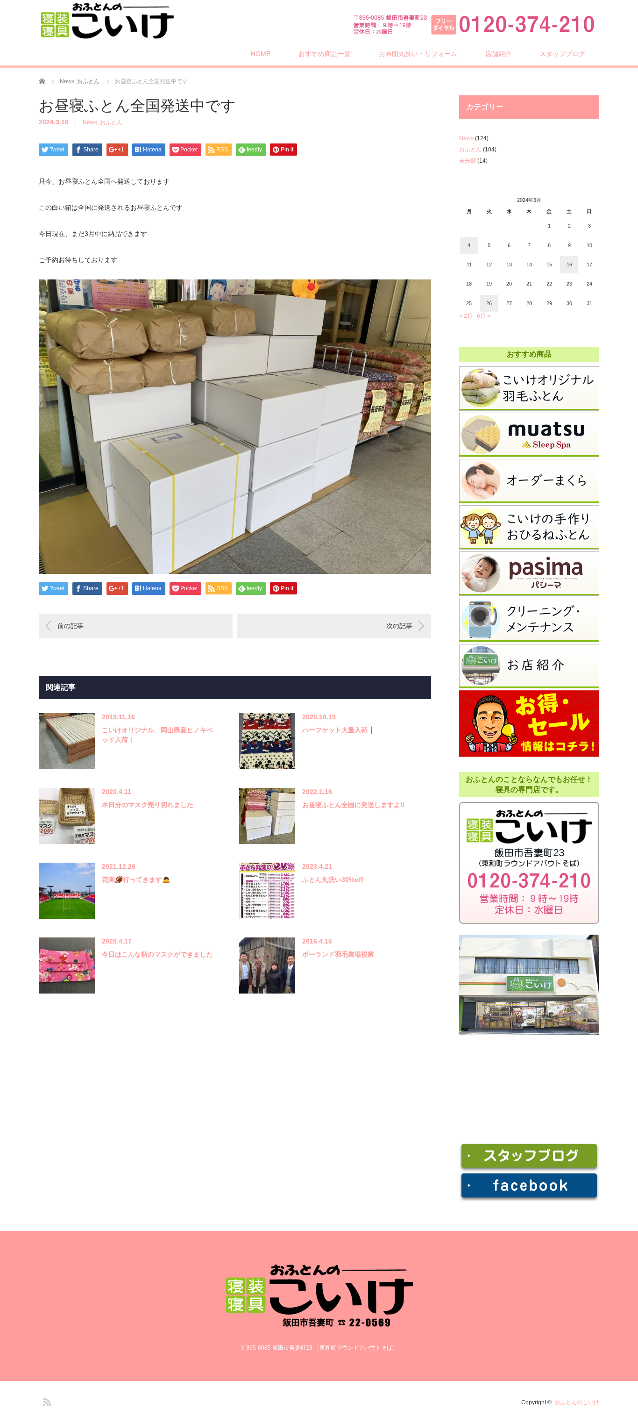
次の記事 (399, 625)
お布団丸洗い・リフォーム (418, 53)
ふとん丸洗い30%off (332, 879)
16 (569, 264)
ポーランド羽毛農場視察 (338, 954)
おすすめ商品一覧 (324, 53)
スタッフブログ (562, 53)
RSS (46, 1401)
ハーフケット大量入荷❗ (339, 730)
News (90, 122)
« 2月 (466, 316)
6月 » (483, 316)
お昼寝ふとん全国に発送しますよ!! (353, 804)
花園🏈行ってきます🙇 (136, 879)
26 (489, 303)
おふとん (111, 122)
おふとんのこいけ (576, 1402)
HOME (260, 53)
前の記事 (70, 625)
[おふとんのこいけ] (107, 21)
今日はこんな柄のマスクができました (157, 954)
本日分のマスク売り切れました (147, 804)
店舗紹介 (498, 53)
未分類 (467, 160)
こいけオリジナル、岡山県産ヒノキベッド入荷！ (157, 735)
